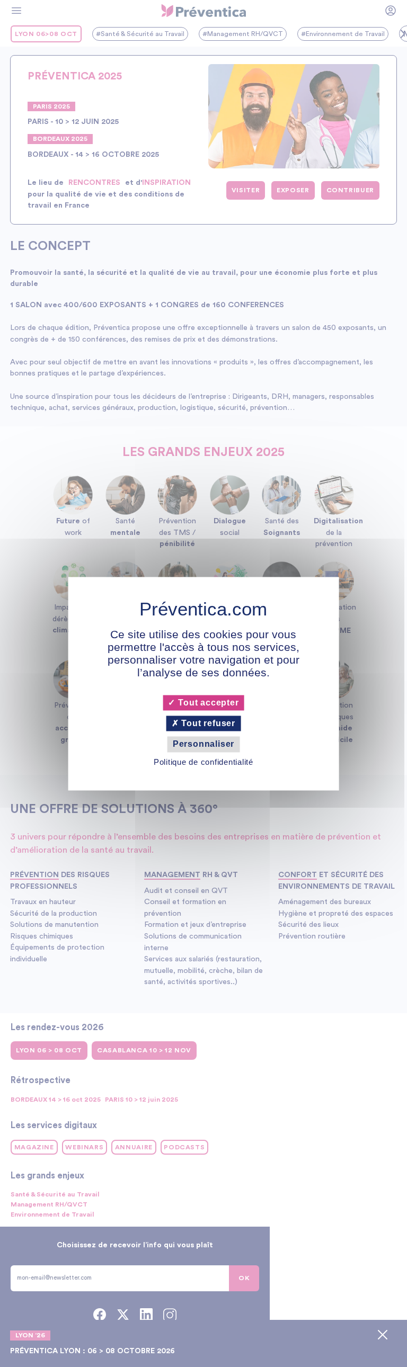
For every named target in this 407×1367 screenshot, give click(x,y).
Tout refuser (207, 723)
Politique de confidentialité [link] (203, 761)
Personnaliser (203, 744)
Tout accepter (206, 702)
